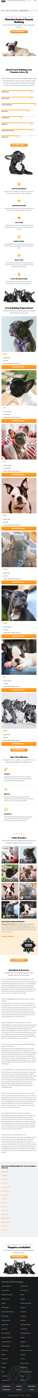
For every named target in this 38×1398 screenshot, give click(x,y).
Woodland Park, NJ (6, 1222)
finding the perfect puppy (18, 780)
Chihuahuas (23, 1311)
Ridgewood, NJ (5, 1218)
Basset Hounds (5, 1299)
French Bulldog (14, 10)
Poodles (3, 1367)
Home (3, 10)
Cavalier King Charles (25, 1303)
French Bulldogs (5, 1333)
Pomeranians (4, 1359)
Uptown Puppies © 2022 (13, 1395)
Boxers (22, 1294)
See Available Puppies (18, 31)
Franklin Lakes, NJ (5, 1187)
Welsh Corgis (23, 1367)
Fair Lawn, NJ (4, 1226)
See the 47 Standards (7, 936)
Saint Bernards (5, 1380)
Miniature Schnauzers (26, 1350)
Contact (31, 1389)
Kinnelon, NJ (4, 1183)
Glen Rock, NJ (4, 1214)
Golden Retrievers (6, 1341)
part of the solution (21, 820)
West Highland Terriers (26, 1371)
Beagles (3, 1303)
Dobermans (4, 1329)
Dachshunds (4, 1324)
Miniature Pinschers (25, 1346)
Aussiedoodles (5, 1290)
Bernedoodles (5, 1307)
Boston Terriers (24, 1290)
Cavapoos (23, 1307)
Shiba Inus (23, 1354)
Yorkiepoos (23, 1380)
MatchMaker (31, 1386)
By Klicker (28, 1395)
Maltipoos (23, 1341)
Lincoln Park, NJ (5, 1191)
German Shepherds (6, 1337)
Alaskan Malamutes (6, 1286)
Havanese (23, 1320)
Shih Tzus (22, 1359)
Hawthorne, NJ (5, 1202)
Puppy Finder (6, 1386)
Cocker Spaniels (5, 1320)
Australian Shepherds (6, 1294)
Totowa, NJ (4, 1199)
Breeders (19, 1389)
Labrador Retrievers (25, 1333)
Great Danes (4, 1350)
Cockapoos (23, 1316)
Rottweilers (4, 1376)
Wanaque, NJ (4, 1171)
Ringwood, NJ (4, 1195)
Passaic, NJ (4, 1179)
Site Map (22, 1395)
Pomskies (3, 1363)
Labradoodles (23, 1329)
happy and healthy (24, 797)
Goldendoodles (5, 1346)
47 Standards (6, 1389)
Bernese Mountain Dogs (7, 1311)
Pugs (2, 1371)
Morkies (3, 1354)
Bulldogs (22, 1299)
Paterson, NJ (4, 1210)
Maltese (22, 1337)
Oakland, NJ (4, 1175)
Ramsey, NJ (4, 1206)
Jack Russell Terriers (25, 1324)
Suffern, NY (4, 1230)
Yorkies (22, 1376)
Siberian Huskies (24, 1363)
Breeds (7, 10)
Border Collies (24, 1286)
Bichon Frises (4, 1316)
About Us (19, 1386)
